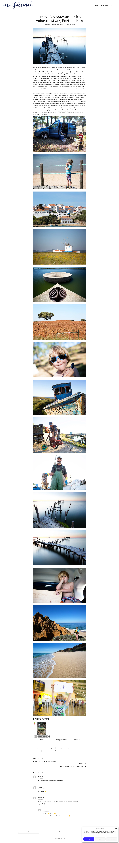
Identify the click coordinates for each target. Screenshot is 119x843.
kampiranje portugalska (61, 748)
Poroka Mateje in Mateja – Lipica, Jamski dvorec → (72, 766)
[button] (116, 828)
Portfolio (104, 5)
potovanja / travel (70, 24)
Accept (88, 839)
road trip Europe (37, 750)
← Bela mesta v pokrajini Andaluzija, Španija (44, 761)
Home (96, 5)
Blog (112, 5)
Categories (28, 831)
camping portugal (37, 748)
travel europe (45, 750)
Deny (100, 839)
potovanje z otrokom (73, 748)
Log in (59, 831)
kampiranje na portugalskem (49, 748)
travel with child (53, 750)
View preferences (112, 839)
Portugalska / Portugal (59, 24)
